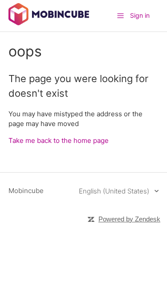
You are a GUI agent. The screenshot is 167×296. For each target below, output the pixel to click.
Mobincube (26, 190)
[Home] (48, 23)
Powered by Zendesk (129, 219)
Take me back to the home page (58, 140)
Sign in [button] (140, 15)
